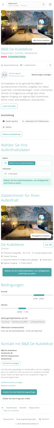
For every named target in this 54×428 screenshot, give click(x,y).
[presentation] (27, 163)
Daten (5, 158)
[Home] (2, 408)
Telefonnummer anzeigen (12, 382)
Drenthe (19, 53)
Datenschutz (8, 419)
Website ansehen (8, 385)
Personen (7, 169)
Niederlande (30, 53)
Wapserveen (7, 53)
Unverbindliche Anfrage (16, 57)
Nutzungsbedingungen (26, 419)
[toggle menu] (50, 4)
